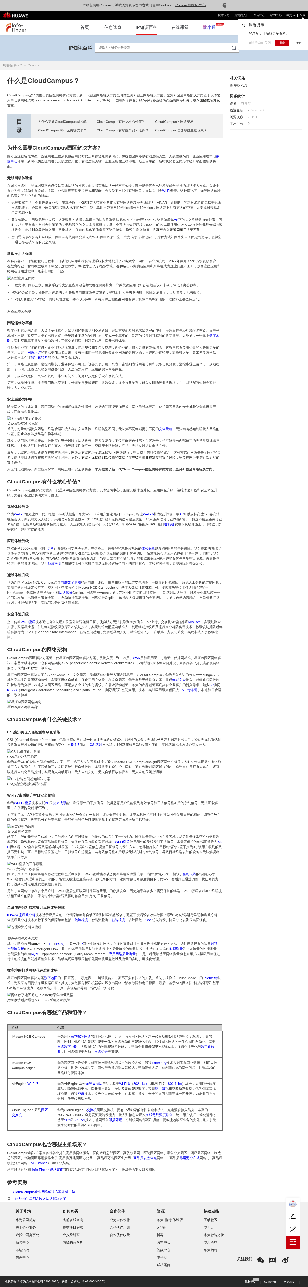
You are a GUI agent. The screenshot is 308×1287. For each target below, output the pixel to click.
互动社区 (210, 1220)
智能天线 (189, 874)
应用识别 (161, 1089)
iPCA (59, 944)
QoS (148, 920)
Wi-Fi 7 (19, 514)
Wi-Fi (166, 191)
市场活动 (22, 1250)
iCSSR (12, 690)
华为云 (209, 1227)
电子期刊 (163, 1257)
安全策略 (165, 429)
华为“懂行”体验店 (170, 1220)
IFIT (49, 944)
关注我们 (244, 1259)
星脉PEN (240, 85)
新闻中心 (22, 1242)
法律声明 (270, 1282)
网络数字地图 (71, 582)
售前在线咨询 (73, 1220)
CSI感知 (96, 745)
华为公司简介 (26, 1220)
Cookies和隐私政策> (190, 5)
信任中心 (22, 1257)
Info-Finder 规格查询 (47, 1170)
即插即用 (115, 1120)
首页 (84, 27)
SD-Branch (39, 1163)
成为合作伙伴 (120, 1220)
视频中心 (163, 1250)
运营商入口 (237, 15)
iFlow (11, 915)
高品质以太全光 (145, 1158)
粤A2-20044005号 (94, 1281)
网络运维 (34, 352)
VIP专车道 (190, 690)
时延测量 (176, 949)
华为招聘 (210, 1250)
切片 (50, 548)
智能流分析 (15, 949)
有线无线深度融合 (159, 1115)
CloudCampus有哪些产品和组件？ (123, 130)
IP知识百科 (146, 27)
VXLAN (79, 1120)
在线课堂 (180, 27)
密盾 (28, 803)
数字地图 (51, 978)
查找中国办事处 (27, 1235)
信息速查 (113, 27)
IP (81, 944)
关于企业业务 (26, 1227)
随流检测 (54, 563)
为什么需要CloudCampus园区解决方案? (68, 122)
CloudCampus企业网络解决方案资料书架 (44, 1192)
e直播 (161, 1227)
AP (176, 220)
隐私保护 (250, 1281)
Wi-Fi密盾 (28, 622)
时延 (214, 944)
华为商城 (210, 1242)
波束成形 (59, 803)
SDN (67, 1120)
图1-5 (75, 745)
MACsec (194, 622)
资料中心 (163, 1242)
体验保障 (148, 548)
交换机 (169, 524)
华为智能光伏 (214, 1235)
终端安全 (179, 680)
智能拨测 (118, 920)
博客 (160, 1235)
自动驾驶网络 (81, 1036)
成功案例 (163, 1265)
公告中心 (255, 15)
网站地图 (289, 1282)
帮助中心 (271, 15)
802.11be (175, 1084)
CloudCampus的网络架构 (174, 122)
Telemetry (210, 978)
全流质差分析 (25, 915)
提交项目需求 (73, 1227)
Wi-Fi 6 (148, 514)
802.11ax (140, 1084)
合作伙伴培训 (120, 1227)
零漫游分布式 (190, 1158)
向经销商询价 (73, 1242)
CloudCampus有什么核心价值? (120, 122)
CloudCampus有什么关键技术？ (62, 130)
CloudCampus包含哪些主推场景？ (181, 130)
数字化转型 (39, 357)
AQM (34, 954)
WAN (136, 658)
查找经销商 (71, 1235)
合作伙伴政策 (120, 1235)
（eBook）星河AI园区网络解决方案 (39, 1198)
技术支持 (219, 15)
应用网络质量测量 (122, 954)
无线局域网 (93, 1084)
